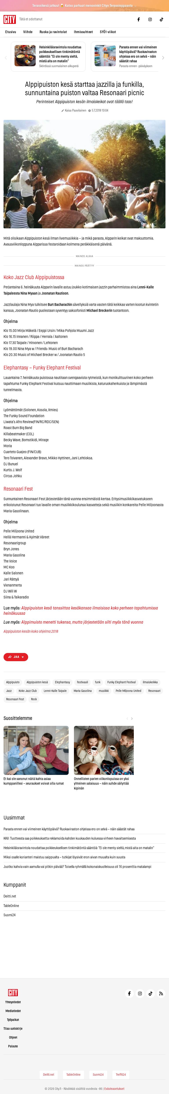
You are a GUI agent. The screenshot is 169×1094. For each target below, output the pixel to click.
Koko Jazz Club (28, 691)
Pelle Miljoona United (128, 691)
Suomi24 (10, 915)
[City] (13, 992)
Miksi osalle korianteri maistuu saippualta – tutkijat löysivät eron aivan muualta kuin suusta (65, 857)
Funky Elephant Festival (121, 682)
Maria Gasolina (83, 691)
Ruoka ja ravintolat (53, 32)
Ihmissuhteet (83, 32)
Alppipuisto (13, 682)
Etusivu (10, 32)
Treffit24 (121, 1074)
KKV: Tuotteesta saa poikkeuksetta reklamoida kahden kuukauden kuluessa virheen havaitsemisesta (70, 838)
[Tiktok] (161, 19)
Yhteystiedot (13, 1002)
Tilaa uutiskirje (13, 1028)
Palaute (13, 1046)
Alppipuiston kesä (37, 682)
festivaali (82, 682)
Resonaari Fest (18, 489)
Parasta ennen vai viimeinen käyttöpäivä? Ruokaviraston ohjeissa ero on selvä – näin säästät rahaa (69, 829)
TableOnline (11, 906)
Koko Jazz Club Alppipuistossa (34, 277)
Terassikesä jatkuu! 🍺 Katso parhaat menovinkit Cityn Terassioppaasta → (84, 6)
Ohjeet (13, 1037)
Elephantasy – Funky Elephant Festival (42, 368)
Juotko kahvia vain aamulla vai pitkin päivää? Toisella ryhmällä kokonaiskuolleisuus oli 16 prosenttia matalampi (77, 867)
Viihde (28, 32)
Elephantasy (62, 682)
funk (97, 682)
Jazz (9, 691)
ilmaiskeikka (150, 682)
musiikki (104, 691)
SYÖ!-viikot (108, 32)
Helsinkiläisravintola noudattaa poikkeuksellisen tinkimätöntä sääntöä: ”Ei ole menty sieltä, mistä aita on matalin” (79, 848)
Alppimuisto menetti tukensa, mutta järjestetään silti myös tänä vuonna (82, 622)
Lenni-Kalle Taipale (55, 691)
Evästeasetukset (114, 1088)
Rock (34, 699)
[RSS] (161, 993)
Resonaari (154, 691)
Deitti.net (10, 896)
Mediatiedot (13, 1011)
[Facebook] (139, 19)
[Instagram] (150, 19)
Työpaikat (13, 1020)
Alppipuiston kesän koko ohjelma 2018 (31, 631)
